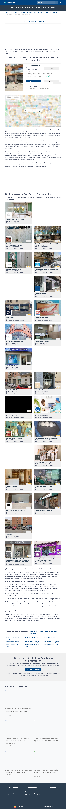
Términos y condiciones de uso (33, 791)
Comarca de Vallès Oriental (38, 632)
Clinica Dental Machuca (12, 414)
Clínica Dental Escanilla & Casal (15, 219)
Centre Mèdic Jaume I (12, 366)
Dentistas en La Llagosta (51, 642)
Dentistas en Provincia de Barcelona (21, 12)
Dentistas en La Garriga (32, 642)
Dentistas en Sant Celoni (51, 644)
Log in (13, 793)
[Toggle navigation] (60, 2)
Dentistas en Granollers (13, 642)
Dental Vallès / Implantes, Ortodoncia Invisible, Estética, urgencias (17, 244)
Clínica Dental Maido (11, 486)
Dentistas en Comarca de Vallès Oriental (45, 12)
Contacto (52, 791)
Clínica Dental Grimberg (42, 341)
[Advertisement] (33, 36)
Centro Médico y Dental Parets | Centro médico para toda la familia (46, 559)
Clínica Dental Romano (41, 317)
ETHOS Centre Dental (33, 66)
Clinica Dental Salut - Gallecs (14, 438)
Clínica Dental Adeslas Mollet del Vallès (46, 269)
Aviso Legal (33, 793)
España (7, 12)
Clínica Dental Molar (40, 390)
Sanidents (9, 535)
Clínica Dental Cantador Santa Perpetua (46, 438)
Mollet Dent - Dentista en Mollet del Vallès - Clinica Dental (47, 244)
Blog (14, 796)
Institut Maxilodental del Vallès (15, 341)
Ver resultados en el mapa (33, 111)
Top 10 (26, 21)
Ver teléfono (34, 81)
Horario (52, 81)
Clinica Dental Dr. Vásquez (13, 269)
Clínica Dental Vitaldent (41, 293)
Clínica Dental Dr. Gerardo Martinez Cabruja (18, 390)
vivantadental (10, 317)
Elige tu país (19, 806)
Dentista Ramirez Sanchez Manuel (15, 510)
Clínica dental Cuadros (41, 414)
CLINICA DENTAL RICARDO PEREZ (44, 486)
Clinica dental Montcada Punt (43, 510)
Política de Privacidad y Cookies (33, 795)
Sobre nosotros (14, 791)
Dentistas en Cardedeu (50, 637)
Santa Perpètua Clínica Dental (43, 462)
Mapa (52, 68)
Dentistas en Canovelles (32, 637)
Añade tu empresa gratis (33, 669)
